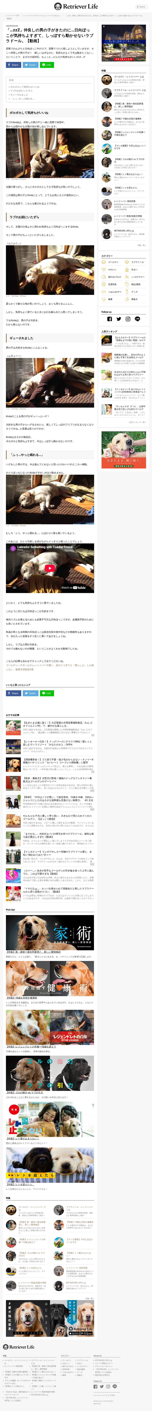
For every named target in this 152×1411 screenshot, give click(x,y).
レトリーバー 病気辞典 (13, 1366)
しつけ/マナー (138, 277)
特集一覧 (89, 1298)
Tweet (32, 64)
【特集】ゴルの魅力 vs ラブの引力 (16, 1376)
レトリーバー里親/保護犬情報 (43, 1392)
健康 (110, 299)
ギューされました (19, 94)
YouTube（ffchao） (19, 179)
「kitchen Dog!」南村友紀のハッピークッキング (16, 1393)
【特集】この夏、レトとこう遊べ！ (43, 1387)
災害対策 (112, 284)
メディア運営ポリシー (104, 1363)
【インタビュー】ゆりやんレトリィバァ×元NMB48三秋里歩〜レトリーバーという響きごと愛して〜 (130, 390)
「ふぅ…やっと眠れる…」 (23, 98)
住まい (134, 269)
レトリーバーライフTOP (105, 1395)
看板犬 (134, 299)
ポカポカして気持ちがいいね (24, 86)
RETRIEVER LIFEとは (39, 1395)
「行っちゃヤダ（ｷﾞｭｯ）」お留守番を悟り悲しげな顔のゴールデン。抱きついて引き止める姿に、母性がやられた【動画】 (129, 408)
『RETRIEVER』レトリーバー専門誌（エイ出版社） (16, 1399)
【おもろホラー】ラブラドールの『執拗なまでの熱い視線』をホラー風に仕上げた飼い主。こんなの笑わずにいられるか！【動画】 (129, 339)
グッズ (134, 291)
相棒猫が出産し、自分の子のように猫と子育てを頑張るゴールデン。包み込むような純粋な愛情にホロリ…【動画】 (129, 356)
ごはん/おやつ (114, 291)
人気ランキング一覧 (137, 422)
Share (15, 64)
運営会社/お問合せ (102, 1375)
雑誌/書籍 (135, 284)
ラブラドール (38, 16)
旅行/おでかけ (114, 277)
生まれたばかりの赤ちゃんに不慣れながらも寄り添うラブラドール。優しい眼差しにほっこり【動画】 (129, 373)
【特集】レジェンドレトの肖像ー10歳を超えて (43, 1376)
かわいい (57, 16)
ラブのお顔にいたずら (21, 90)
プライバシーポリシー (104, 1366)
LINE (48, 64)
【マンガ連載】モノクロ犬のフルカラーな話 (16, 1381)
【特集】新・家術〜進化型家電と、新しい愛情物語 (43, 1367)
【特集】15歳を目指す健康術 (16, 1372)
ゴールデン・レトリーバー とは (16, 1361)
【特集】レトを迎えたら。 (15, 1386)
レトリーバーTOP (12, 16)
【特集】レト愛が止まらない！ (43, 1372)
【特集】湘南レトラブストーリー (43, 1381)
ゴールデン (113, 262)
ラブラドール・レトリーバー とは (42, 1361)
